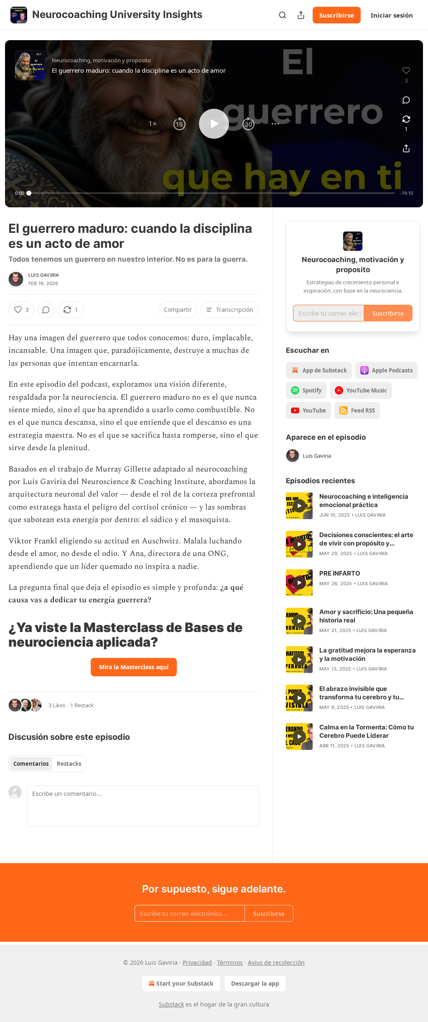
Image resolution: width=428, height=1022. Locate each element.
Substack (171, 1004)
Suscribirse (336, 15)
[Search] (282, 15)
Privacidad (197, 962)
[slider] (212, 193)
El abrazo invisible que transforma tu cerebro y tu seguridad (359, 693)
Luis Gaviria (43, 275)
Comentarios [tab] (30, 763)
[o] (299, 505)
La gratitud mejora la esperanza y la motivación (367, 654)
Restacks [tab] (69, 763)
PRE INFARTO (339, 573)
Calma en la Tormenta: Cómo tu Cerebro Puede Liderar (366, 731)
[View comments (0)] (406, 99)
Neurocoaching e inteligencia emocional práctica (363, 500)
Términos (230, 962)
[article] (353, 505)
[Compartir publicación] (301, 15)
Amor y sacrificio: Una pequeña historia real (366, 616)
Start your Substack (185, 983)
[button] (152, 124)
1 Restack (82, 705)
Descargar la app (255, 983)
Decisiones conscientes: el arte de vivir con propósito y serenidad (366, 539)
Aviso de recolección (276, 962)
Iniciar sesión (392, 15)
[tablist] (47, 763)
